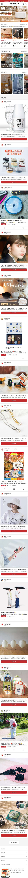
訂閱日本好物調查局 (5, 864)
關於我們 (3, 849)
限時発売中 (14, 139)
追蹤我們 (3, 856)
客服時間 (3, 860)
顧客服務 (3, 852)
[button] (10, 20)
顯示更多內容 (14, 842)
